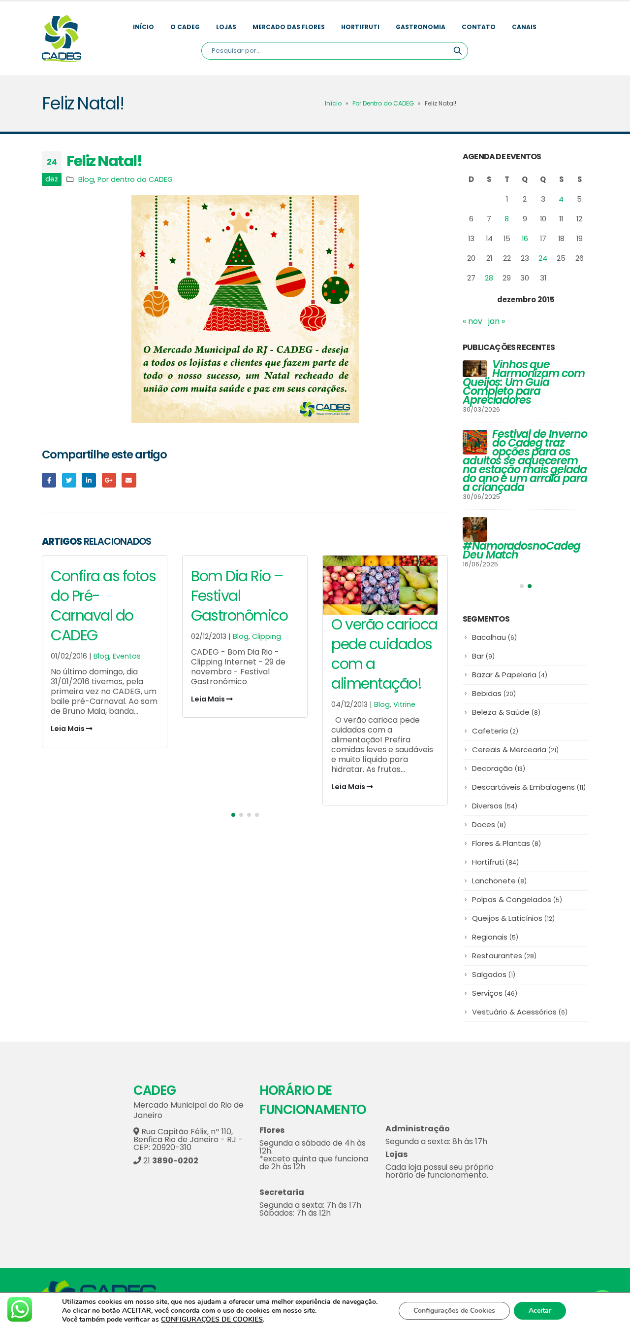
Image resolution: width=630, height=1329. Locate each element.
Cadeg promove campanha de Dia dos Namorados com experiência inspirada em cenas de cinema (524, 387)
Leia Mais (68, 699)
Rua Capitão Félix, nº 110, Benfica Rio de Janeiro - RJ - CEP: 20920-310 (188, 1141)
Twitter (69, 480)
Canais (524, 27)
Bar (483, 658)
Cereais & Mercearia (515, 751)
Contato (479, 27)
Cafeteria (495, 733)
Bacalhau (494, 639)
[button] (233, 814)
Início (143, 27)
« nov (472, 321)
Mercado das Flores (288, 27)
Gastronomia (420, 27)
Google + (109, 480)
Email (129, 480)
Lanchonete (499, 882)
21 (169, 1162)
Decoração (498, 770)
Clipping (126, 636)
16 (525, 238)
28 (489, 278)
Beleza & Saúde (506, 714)
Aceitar (540, 1310)
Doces (489, 826)
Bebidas (494, 695)
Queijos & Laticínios (513, 920)
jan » (496, 321)
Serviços (494, 995)
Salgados (493, 976)
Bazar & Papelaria (509, 676)
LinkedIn (89, 480)
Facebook (49, 480)
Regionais (495, 939)
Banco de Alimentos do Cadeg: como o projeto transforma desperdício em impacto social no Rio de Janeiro (523, 465)
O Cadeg (185, 27)
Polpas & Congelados (517, 901)
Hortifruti (360, 27)
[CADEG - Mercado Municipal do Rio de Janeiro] (61, 38)
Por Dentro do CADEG (383, 103)
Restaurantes (504, 957)
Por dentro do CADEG (135, 179)
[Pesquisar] (458, 50)
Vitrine (264, 704)
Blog (86, 179)
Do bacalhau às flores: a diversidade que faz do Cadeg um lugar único (521, 539)
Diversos (494, 808)
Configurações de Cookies (454, 1310)
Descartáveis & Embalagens (529, 789)
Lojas (226, 27)
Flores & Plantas (506, 845)
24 (542, 258)
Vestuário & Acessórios (519, 1014)
